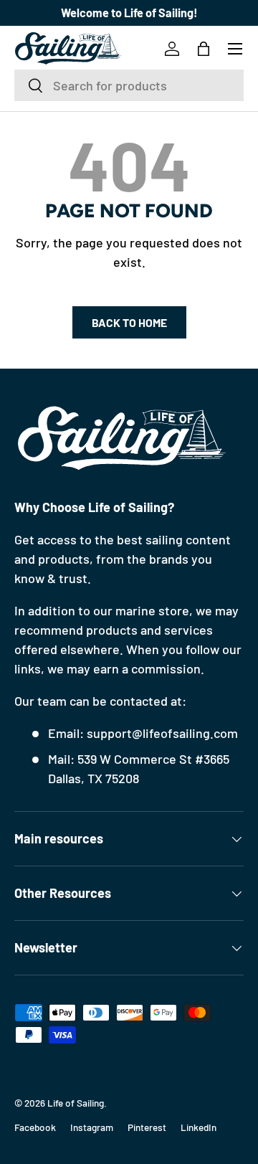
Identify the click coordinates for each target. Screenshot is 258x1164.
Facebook (35, 1127)
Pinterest (147, 1127)
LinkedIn (198, 1127)
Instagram (91, 1127)
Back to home (129, 322)
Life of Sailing (75, 1103)
